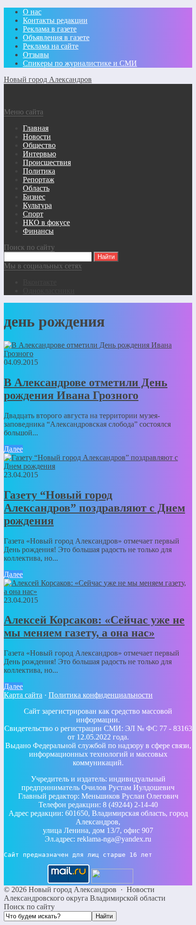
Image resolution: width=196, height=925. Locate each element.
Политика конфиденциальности (101, 695)
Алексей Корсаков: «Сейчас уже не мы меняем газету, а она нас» (94, 626)
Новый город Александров (48, 79)
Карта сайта (23, 695)
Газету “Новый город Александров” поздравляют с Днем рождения (94, 508)
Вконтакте (40, 282)
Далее (13, 449)
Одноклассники (49, 291)
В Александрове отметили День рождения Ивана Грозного (85, 388)
